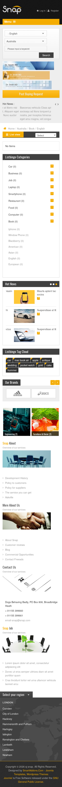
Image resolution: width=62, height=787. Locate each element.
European (15, 264)
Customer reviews (15, 545)
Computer (15, 214)
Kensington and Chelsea (16, 739)
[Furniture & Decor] (17, 421)
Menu (8, 22)
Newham (7, 755)
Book (31, 128)
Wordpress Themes (37, 774)
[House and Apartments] (46, 421)
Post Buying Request (31, 94)
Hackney (7, 719)
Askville (9, 497)
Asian (13, 252)
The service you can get (18, 492)
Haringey (7, 729)
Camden (7, 708)
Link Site (18, 393)
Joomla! (8, 778)
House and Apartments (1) (45, 434)
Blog (7, 549)
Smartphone (17, 194)
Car (12, 166)
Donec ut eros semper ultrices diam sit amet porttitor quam (29, 673)
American (15, 246)
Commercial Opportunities (19, 554)
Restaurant (16, 201)
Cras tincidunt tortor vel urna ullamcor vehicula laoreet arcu (30, 682)
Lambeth (7, 744)
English (14, 258)
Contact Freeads (14, 559)
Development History (16, 478)
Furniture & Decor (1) (15, 434)
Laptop (14, 187)
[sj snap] (12, 9)
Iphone (14, 229)
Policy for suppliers (15, 487)
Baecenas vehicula (13, 107)
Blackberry (16, 241)
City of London (10, 713)
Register (54, 10)
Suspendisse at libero (40, 310)
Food (13, 207)
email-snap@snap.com (17, 620)
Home (11, 128)
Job (12, 180)
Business (15, 173)
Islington (7, 734)
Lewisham (8, 749)
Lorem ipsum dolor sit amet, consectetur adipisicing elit (27, 664)
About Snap (11, 540)
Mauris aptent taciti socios (39, 292)
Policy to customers (15, 483)
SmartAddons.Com (33, 770)
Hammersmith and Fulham (17, 724)
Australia (22, 128)
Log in (42, 10)
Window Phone (18, 235)
